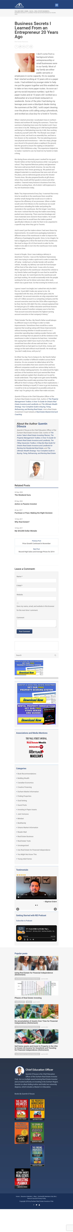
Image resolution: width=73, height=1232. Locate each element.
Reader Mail (22, 832)
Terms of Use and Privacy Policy (36, 1198)
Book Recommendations (27, 774)
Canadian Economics (25, 783)
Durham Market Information (28, 792)
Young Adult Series (25, 859)
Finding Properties (24, 796)
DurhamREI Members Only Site (47, 1196)
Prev (17, 909)
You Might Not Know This (27, 854)
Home (17, 1196)
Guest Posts (22, 805)
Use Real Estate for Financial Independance (34, 850)
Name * (19, 576)
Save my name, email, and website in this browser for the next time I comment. (35, 608)
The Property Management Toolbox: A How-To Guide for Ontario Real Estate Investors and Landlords (36, 401)
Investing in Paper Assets (27, 810)
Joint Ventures (23, 814)
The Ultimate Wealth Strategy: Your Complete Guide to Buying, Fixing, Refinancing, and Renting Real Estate (36, 406)
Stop (37, 905)
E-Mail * (19, 586)
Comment (20, 618)
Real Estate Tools (24, 841)
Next (55, 909)
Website (20, 595)
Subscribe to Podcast (24, 921)
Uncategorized (23, 845)
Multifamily (22, 823)
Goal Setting (22, 801)
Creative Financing (25, 787)
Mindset (21, 819)
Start (35, 905)
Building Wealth (23, 778)
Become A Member (26, 1196)
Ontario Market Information (28, 827)
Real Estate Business (25, 836)
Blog (35, 1196)
